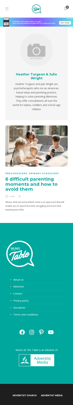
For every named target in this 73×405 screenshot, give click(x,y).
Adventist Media (52, 395)
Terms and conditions (25, 314)
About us (18, 279)
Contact (17, 293)
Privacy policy (21, 300)
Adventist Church (25, 395)
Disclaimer (19, 307)
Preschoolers (16, 173)
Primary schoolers (44, 173)
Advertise (18, 286)
